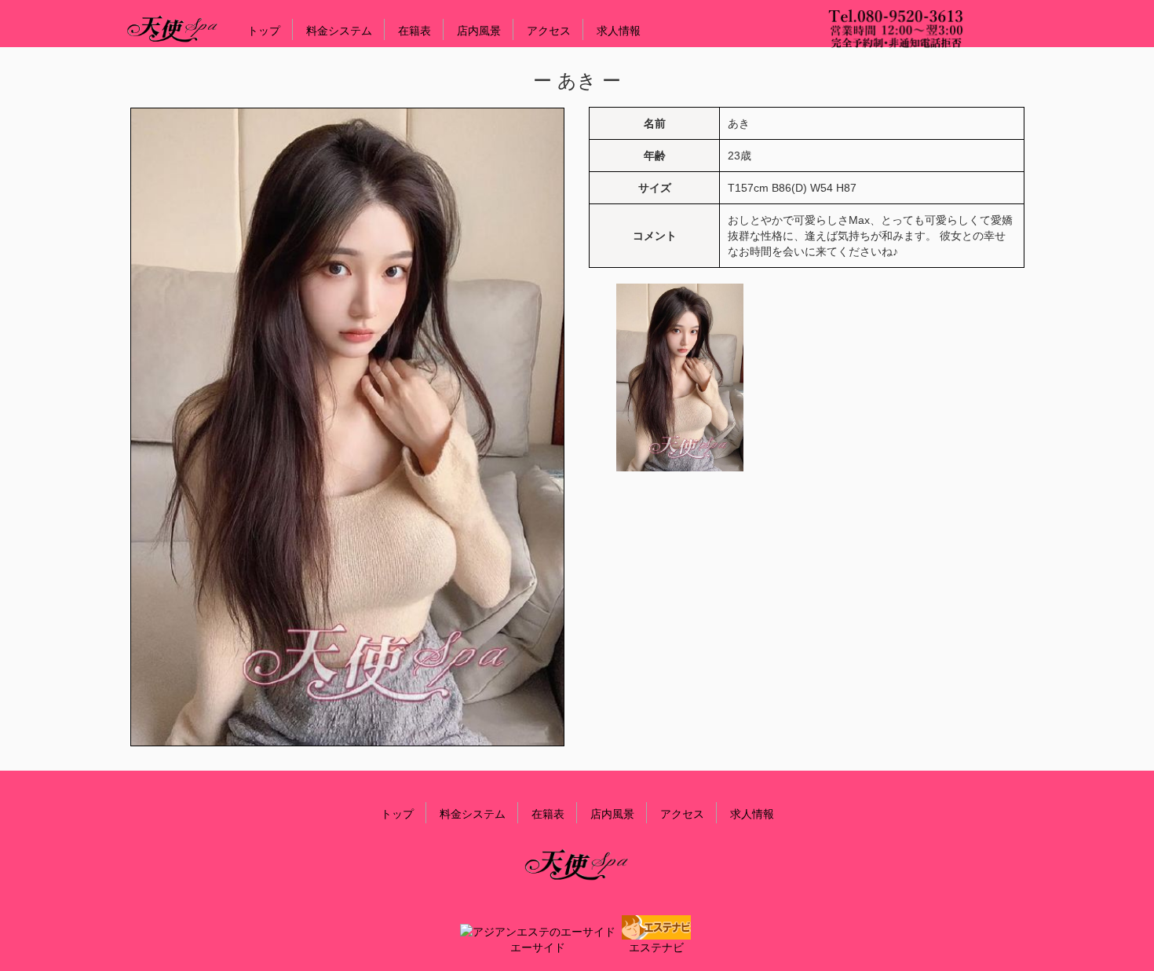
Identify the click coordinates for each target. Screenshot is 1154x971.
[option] (679, 377)
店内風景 (479, 30)
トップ (263, 30)
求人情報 (619, 30)
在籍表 (414, 30)
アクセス (549, 30)
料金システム (339, 30)
